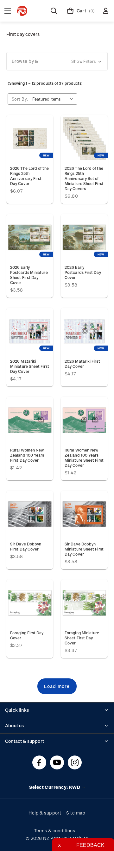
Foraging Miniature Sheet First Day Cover (82, 637)
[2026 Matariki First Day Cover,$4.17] (84, 331)
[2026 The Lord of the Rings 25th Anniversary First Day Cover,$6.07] (29, 138)
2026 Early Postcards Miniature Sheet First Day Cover (29, 275)
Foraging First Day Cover (27, 635)
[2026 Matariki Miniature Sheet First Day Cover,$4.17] (29, 331)
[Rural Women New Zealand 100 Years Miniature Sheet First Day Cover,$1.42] (84, 420)
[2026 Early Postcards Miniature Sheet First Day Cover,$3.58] (29, 237)
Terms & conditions (54, 830)
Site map (76, 812)
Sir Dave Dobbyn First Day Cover (25, 546)
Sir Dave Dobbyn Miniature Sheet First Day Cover (84, 549)
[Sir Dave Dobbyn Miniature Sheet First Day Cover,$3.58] (84, 514)
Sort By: (20, 98)
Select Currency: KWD (55, 787)
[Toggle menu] (7, 10)
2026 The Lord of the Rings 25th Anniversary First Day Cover (29, 176)
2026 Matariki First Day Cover (82, 363)
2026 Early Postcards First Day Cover (83, 272)
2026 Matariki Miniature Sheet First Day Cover (29, 366)
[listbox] (54, 99)
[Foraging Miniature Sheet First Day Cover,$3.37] (84, 602)
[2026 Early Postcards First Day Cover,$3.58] (84, 237)
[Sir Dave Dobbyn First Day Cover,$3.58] (29, 514)
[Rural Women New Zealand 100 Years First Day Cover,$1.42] (29, 420)
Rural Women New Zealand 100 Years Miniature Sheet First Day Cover (84, 457)
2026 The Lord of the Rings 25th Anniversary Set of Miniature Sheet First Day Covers (84, 178)
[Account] (106, 11)
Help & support (44, 812)
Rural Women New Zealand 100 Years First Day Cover (27, 455)
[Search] (54, 11)
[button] (57, 61)
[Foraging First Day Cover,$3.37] (29, 602)
